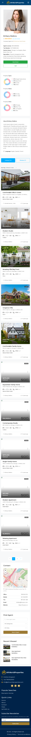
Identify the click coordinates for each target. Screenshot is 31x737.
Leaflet (14, 586)
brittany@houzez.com (22, 602)
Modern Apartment (9, 500)
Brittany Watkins (8, 241)
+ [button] (5, 570)
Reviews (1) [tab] (23, 160)
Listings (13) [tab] (8, 160)
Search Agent (15, 632)
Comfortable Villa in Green (12, 192)
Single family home (10, 461)
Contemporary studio (10, 423)
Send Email (15, 62)
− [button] (5, 572)
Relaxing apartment (10, 538)
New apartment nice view (19, 657)
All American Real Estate (19, 41)
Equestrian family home (11, 385)
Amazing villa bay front (11, 269)
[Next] (20, 558)
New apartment (16, 651)
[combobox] (11, 167)
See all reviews (16, 38)
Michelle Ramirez (8, 203)
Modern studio (8, 231)
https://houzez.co (23, 605)
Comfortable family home (12, 346)
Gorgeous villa (8, 308)
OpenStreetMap (20, 586)
